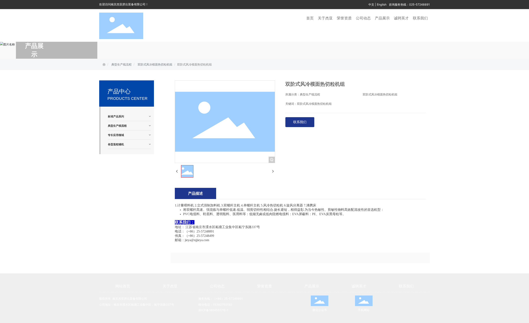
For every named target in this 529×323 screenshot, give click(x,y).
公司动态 (217, 286)
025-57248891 (419, 4)
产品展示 (311, 286)
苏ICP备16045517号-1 (213, 310)
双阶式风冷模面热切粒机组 (155, 64)
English (381, 4)
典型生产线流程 (121, 64)
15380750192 (222, 304)
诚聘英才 (358, 286)
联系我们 (406, 286)
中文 (371, 4)
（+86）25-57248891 (228, 298)
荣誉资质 (264, 286)
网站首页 (122, 286)
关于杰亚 (170, 286)
